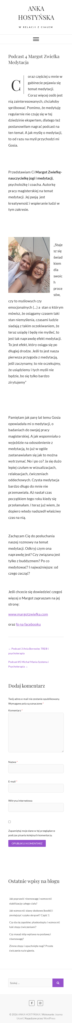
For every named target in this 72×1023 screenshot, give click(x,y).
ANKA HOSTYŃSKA (36, 12)
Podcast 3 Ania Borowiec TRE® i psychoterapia (28, 651)
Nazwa (13, 761)
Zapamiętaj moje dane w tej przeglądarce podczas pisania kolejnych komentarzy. (31, 833)
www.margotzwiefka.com (28, 614)
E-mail (12, 781)
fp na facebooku (28, 624)
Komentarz (15, 710)
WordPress (49, 1018)
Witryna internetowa (20, 800)
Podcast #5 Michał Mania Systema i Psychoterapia (28, 664)
